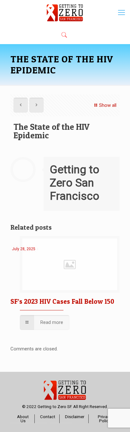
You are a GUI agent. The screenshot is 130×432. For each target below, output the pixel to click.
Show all (107, 105)
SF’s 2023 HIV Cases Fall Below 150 (62, 301)
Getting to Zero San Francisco (74, 183)
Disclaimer (74, 416)
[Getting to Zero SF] (65, 12)
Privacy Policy (104, 418)
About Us (23, 418)
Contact (47, 416)
